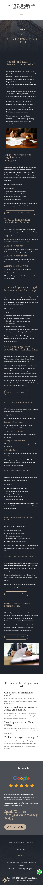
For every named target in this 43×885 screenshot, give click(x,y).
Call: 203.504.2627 (16, 392)
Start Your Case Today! (20, 212)
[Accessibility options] (5, 880)
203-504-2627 (15, 827)
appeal (12, 239)
